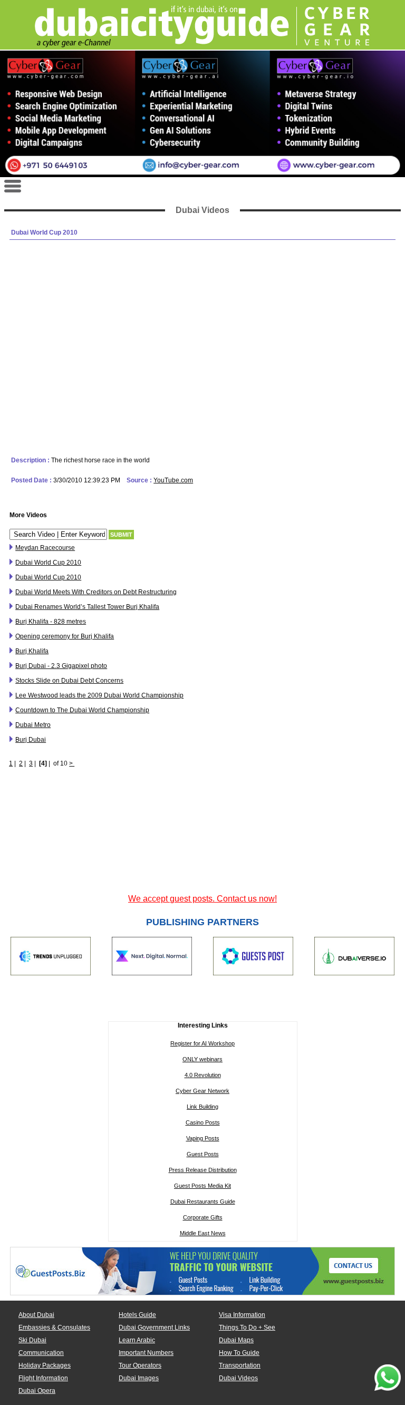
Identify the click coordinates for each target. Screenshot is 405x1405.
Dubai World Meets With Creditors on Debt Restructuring (96, 592)
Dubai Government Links (154, 1327)
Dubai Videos (238, 1378)
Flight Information (43, 1378)
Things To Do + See (247, 1327)
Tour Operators (140, 1365)
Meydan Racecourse (45, 547)
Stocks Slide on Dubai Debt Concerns (69, 680)
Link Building (202, 1106)
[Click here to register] (202, 114)
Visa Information (242, 1315)
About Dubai (36, 1315)
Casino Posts (203, 1122)
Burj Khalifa (32, 651)
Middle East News (203, 1233)
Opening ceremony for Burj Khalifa (64, 636)
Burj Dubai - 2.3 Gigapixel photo (61, 666)
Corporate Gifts (203, 1217)
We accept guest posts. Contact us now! (202, 898)
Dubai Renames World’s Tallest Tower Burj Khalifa (87, 607)
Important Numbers (146, 1352)
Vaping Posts (202, 1138)
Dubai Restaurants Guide (202, 1201)
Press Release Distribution (203, 1170)
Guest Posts (203, 1154)
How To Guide (239, 1352)
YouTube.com (173, 480)
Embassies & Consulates (54, 1327)
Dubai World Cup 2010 (48, 562)
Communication (41, 1352)
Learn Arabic (137, 1340)
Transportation (240, 1365)
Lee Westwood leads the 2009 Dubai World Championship (99, 695)
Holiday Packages (44, 1365)
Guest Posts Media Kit (202, 1186)
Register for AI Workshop (202, 1043)
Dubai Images (139, 1378)
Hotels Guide (137, 1315)
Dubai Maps (236, 1340)
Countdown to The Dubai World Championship (82, 710)
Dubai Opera (36, 1390)
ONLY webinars (202, 1059)
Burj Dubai (30, 739)
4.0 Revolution (203, 1075)
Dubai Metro (33, 725)
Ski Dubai (32, 1340)
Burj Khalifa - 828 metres (50, 621)
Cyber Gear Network (202, 1091)
